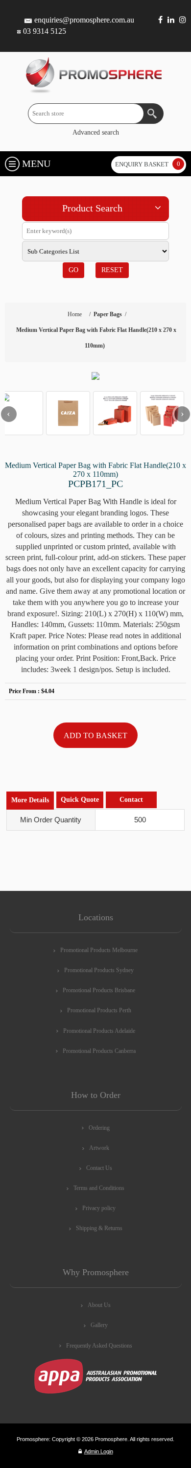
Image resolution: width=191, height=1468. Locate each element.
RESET (112, 270)
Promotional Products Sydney (99, 970)
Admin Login (98, 1451)
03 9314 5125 (44, 31)
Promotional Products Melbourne (99, 950)
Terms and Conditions (98, 1188)
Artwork (99, 1147)
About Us (99, 1305)
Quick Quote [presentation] (80, 799)
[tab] (30, 801)
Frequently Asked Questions (99, 1345)
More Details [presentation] (30, 800)
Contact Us (99, 1168)
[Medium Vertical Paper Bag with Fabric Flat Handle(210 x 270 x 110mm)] (96, 376)
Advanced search (95, 132)
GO (73, 270)
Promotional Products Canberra (99, 1051)
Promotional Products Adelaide (99, 1030)
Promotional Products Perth (99, 1010)
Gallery (99, 1325)
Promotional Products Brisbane (99, 990)
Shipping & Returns (99, 1228)
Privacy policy (99, 1208)
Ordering (99, 1127)
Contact (131, 799)
